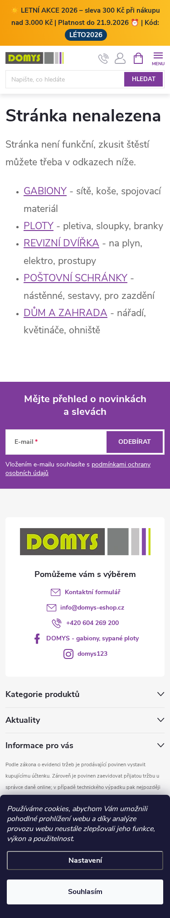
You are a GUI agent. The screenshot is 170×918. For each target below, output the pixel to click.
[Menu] (158, 58)
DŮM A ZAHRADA (65, 313)
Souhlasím (85, 892)
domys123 (92, 653)
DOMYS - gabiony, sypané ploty (92, 638)
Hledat (143, 79)
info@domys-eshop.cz (92, 607)
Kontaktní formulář (92, 592)
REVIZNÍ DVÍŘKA (61, 243)
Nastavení (85, 860)
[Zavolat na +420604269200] (103, 58)
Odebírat (134, 441)
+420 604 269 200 (92, 623)
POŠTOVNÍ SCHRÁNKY (75, 278)
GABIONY (45, 191)
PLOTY (38, 226)
